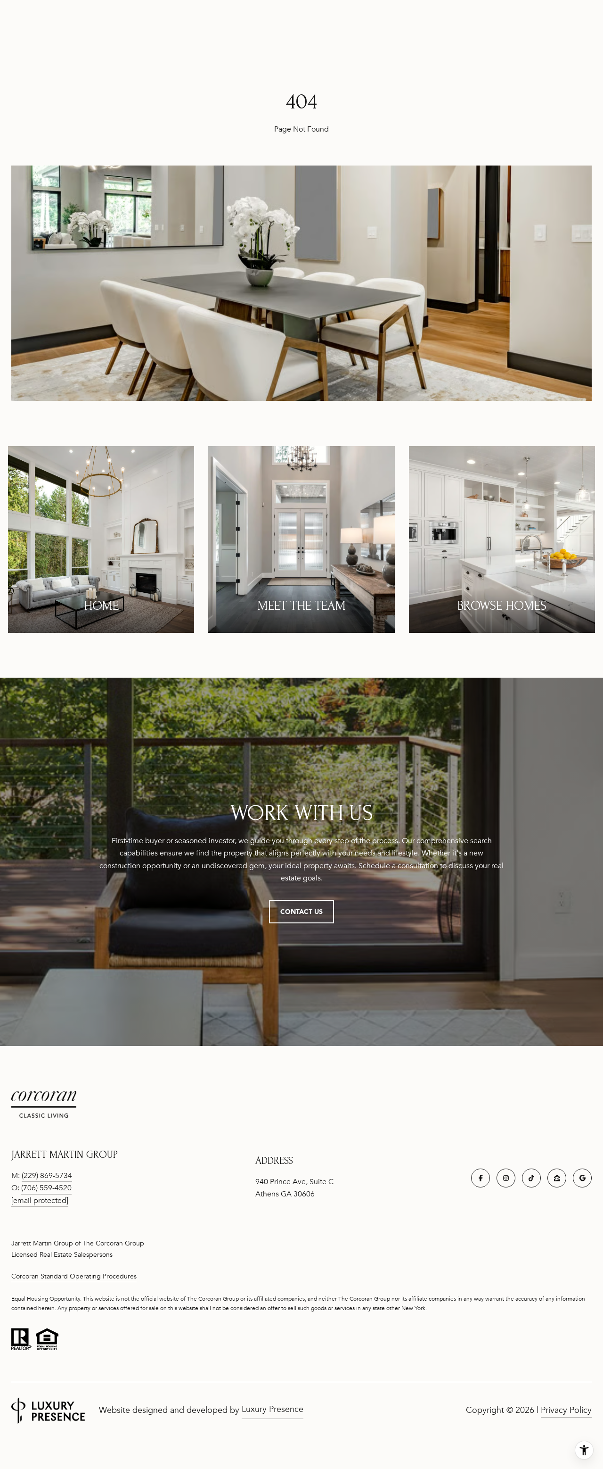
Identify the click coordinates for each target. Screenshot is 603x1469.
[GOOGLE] (582, 1178)
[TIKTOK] (531, 1178)
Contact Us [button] (301, 911)
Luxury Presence (272, 1409)
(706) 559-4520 (46, 1188)
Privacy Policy (566, 1410)
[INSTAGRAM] (506, 1178)
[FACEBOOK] (480, 1178)
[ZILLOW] (556, 1178)
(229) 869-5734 (47, 1175)
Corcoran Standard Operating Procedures (74, 1276)
